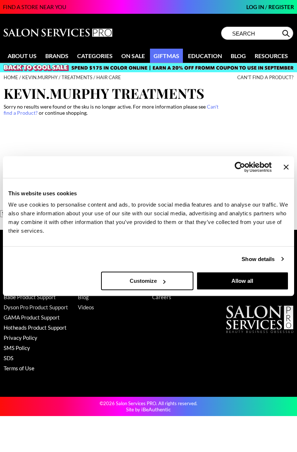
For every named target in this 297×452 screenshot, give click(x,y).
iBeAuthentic (156, 409)
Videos (86, 307)
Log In (255, 7)
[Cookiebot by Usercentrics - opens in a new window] (240, 167)
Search (286, 33)
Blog (238, 55)
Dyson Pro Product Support (36, 307)
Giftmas (166, 55)
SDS (8, 358)
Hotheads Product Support (35, 327)
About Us (22, 55)
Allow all (242, 281)
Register (281, 7)
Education (205, 55)
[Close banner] (286, 167)
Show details (258, 259)
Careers (161, 297)
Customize (143, 281)
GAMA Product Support (32, 317)
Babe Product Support (30, 297)
